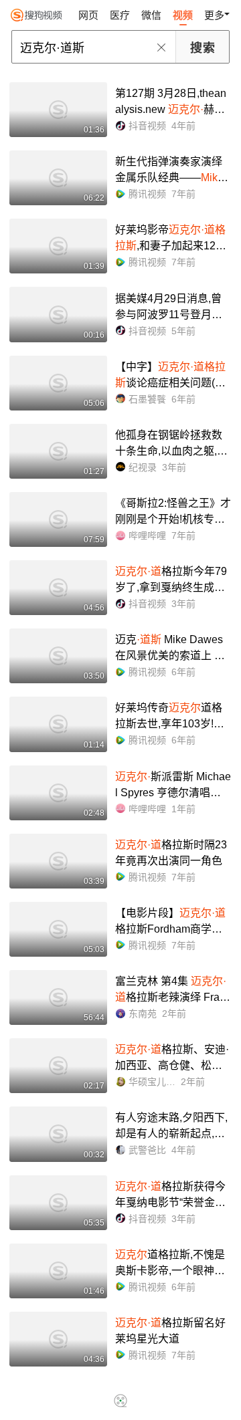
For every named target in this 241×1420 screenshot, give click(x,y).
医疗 (120, 15)
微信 (151, 15)
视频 (183, 15)
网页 (88, 15)
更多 (214, 15)
